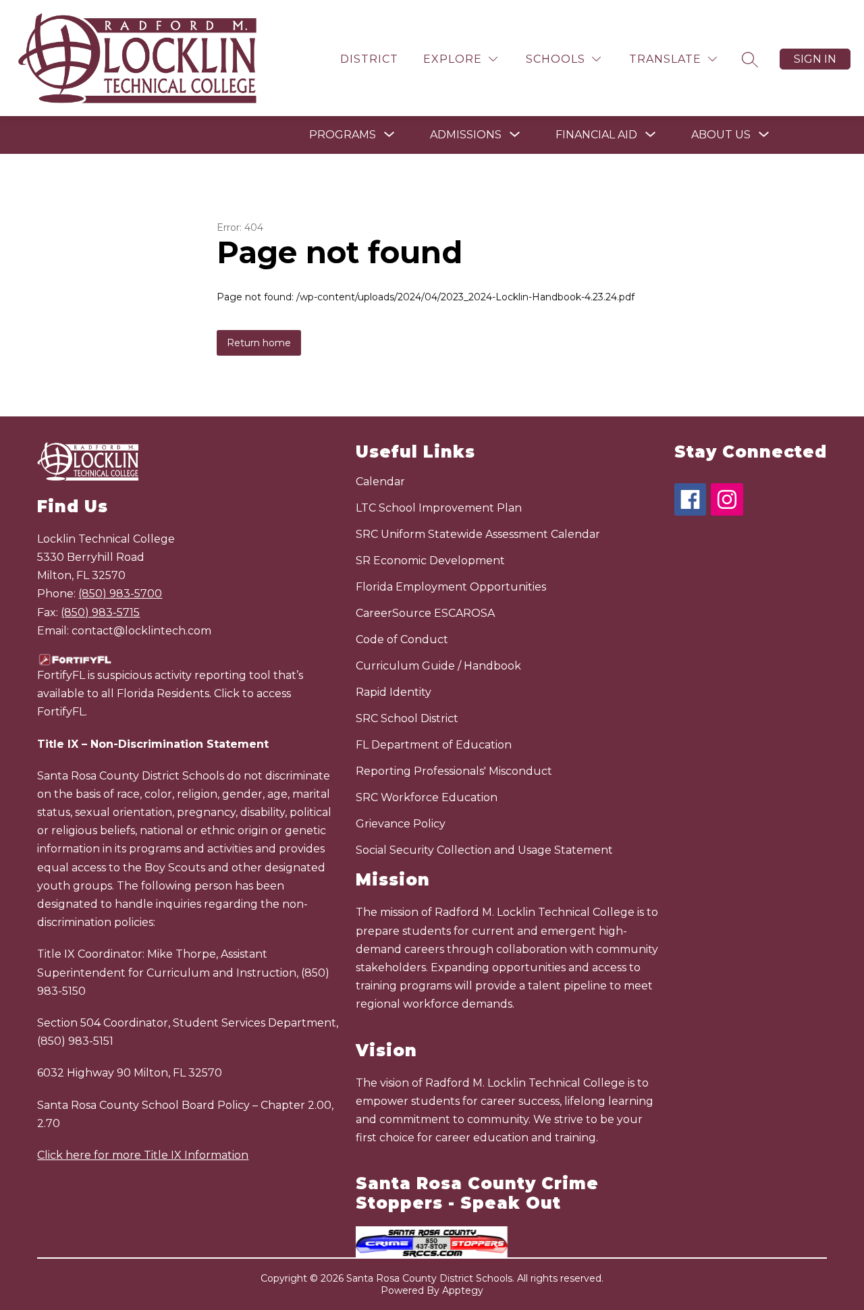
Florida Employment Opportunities (451, 586)
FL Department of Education (434, 744)
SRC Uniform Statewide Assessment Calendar (478, 534)
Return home (259, 343)
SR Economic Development (430, 560)
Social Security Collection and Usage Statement (484, 850)
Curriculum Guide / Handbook (438, 665)
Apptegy (462, 1290)
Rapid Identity (393, 692)
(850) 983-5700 (120, 593)
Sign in (815, 59)
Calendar (380, 481)
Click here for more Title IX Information (142, 1155)
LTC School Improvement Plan (439, 507)
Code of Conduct (402, 639)
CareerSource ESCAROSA (425, 613)
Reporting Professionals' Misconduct (454, 771)
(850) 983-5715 (100, 612)
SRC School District (407, 718)
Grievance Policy (401, 823)
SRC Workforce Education (426, 797)
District (369, 59)
